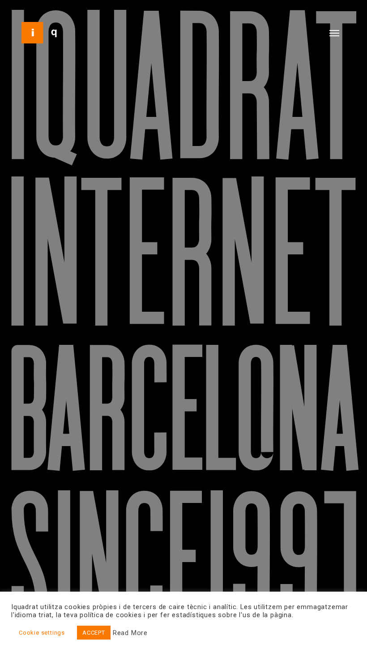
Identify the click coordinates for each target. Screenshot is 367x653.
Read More (130, 633)
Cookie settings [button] (42, 632)
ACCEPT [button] (93, 632)
